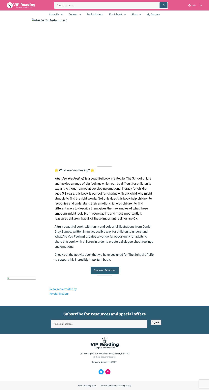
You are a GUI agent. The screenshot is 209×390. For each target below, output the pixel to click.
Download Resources (104, 270)
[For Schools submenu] (125, 14)
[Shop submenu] (140, 14)
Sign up (156, 322)
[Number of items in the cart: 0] (200, 5)
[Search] (163, 5)
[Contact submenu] (80, 14)
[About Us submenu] (62, 14)
